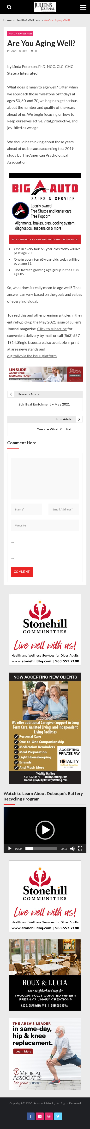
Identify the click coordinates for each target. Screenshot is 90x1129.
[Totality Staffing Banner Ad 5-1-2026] (45, 728)
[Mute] (72, 848)
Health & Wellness (20, 33)
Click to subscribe (52, 328)
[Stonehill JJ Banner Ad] (45, 629)
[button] (45, 830)
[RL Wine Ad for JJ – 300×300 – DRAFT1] (45, 975)
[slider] (41, 848)
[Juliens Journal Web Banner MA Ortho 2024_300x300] (45, 1054)
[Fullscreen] (80, 848)
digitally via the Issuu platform (32, 355)
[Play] (9, 848)
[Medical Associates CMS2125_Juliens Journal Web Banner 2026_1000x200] (45, 375)
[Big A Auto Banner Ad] (45, 209)
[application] (45, 830)
